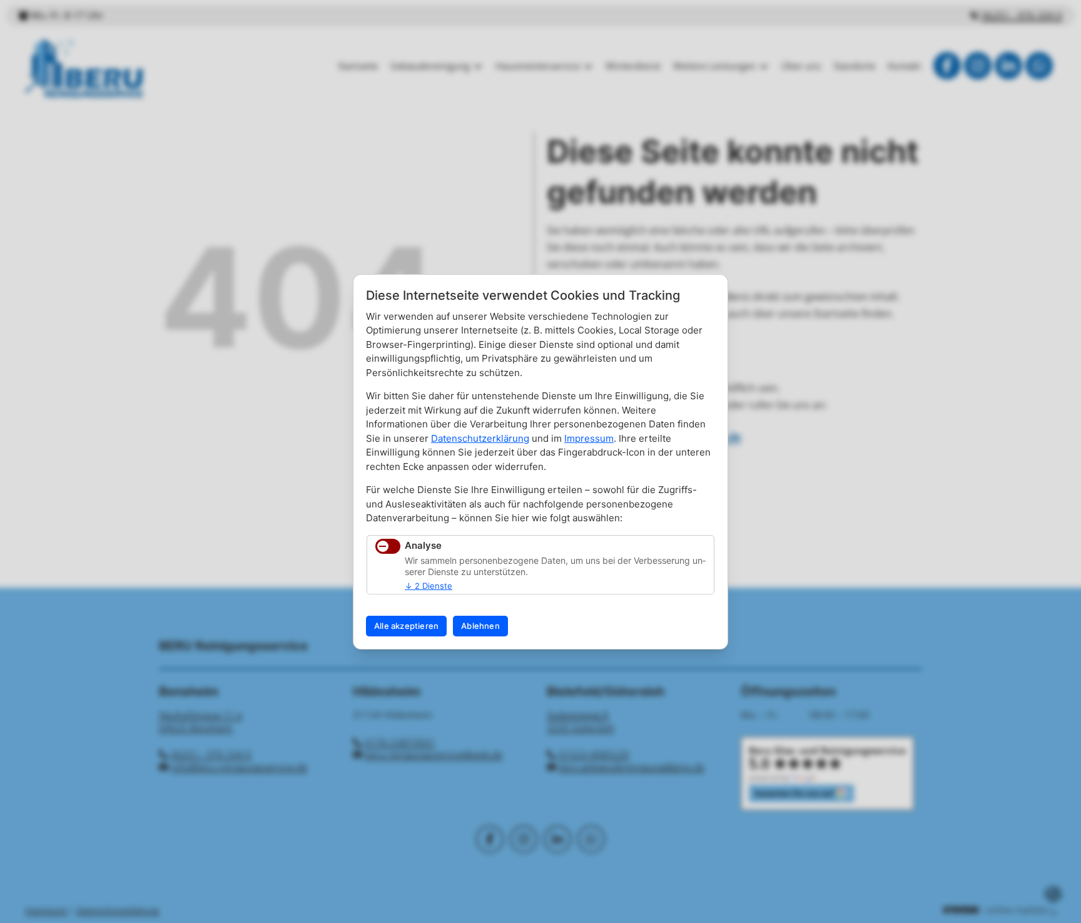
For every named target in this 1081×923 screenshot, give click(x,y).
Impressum (589, 438)
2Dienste (428, 586)
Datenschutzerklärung (480, 438)
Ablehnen (480, 626)
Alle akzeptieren (406, 626)
